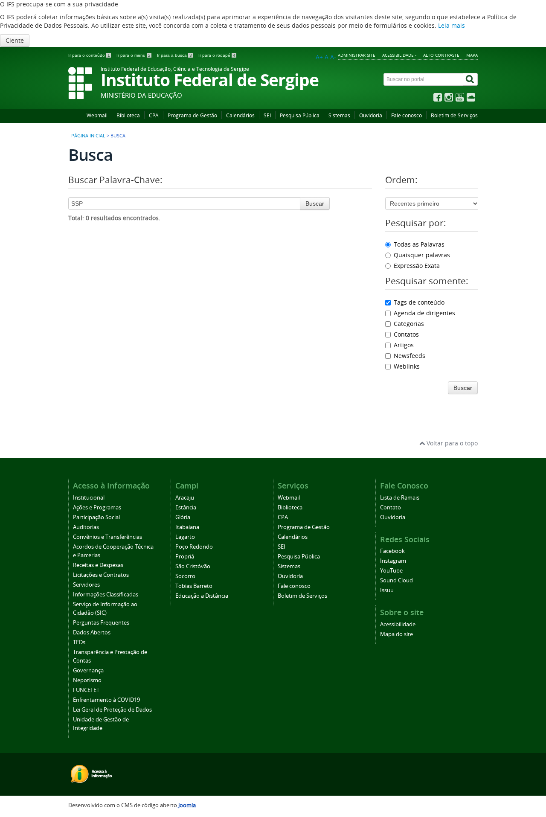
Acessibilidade (397, 624)
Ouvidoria (370, 115)
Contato (390, 507)
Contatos (406, 334)
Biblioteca (128, 115)
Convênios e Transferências (107, 537)
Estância (185, 507)
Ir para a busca (174, 55)
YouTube (391, 570)
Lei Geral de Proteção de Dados (112, 709)
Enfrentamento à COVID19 (106, 700)
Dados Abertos (91, 632)
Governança (88, 670)
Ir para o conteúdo (89, 55)
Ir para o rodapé (216, 55)
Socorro (185, 576)
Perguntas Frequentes (101, 622)
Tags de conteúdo (419, 302)
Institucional (89, 497)
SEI (267, 115)
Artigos (404, 345)
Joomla (187, 805)
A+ (319, 57)
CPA (154, 115)
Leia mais (451, 25)
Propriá (184, 556)
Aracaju (184, 497)
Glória (182, 517)
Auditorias (86, 527)
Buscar (314, 203)
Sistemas (339, 115)
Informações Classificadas (105, 594)
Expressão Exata (417, 266)
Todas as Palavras (419, 244)
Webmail (97, 115)
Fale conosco (406, 115)
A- (333, 57)
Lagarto (185, 537)
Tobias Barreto (193, 586)
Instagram (393, 560)
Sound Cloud (396, 580)
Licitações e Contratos (101, 575)
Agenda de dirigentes (424, 313)
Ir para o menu (133, 55)
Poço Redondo (194, 546)
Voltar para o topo (451, 443)
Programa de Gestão (192, 115)
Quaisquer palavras (422, 255)
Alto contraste (441, 55)
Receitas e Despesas (98, 565)
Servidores (86, 584)
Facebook (392, 551)
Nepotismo (87, 680)
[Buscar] (470, 79)
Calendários (240, 115)
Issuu (387, 590)
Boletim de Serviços (454, 115)
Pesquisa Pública (299, 115)
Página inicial (88, 136)
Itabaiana (187, 527)
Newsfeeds (409, 356)
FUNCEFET (86, 690)
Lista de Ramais (399, 497)
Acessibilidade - (399, 55)
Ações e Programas (97, 507)
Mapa (472, 55)
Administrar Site (356, 55)
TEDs (79, 642)
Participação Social (96, 517)
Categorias (409, 324)
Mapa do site (396, 634)
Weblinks (407, 366)
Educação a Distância (201, 595)
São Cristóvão (192, 566)
